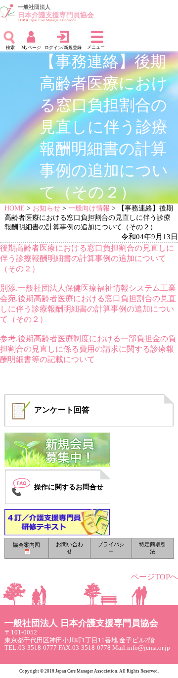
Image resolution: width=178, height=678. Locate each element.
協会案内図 (26, 545)
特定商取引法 (152, 547)
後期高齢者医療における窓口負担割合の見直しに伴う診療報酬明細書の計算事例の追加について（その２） (87, 258)
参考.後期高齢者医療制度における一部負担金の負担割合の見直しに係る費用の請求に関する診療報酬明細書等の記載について (88, 349)
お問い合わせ (69, 547)
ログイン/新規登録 (63, 47)
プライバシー (111, 547)
